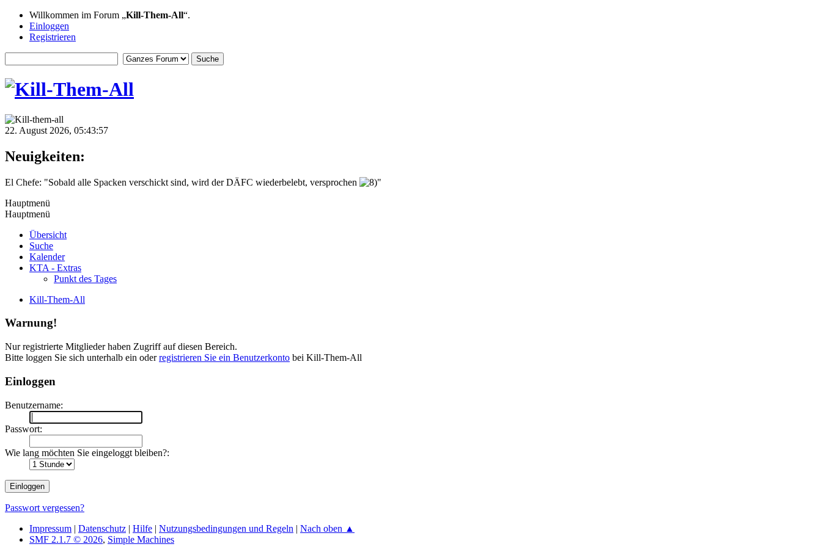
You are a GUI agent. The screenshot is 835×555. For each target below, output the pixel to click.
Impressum (50, 528)
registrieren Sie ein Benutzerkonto (224, 357)
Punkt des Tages (85, 279)
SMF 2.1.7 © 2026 (66, 539)
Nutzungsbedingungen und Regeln (226, 528)
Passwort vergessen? (44, 507)
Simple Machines (141, 539)
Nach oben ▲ (327, 528)
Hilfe (142, 528)
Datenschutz (102, 528)
